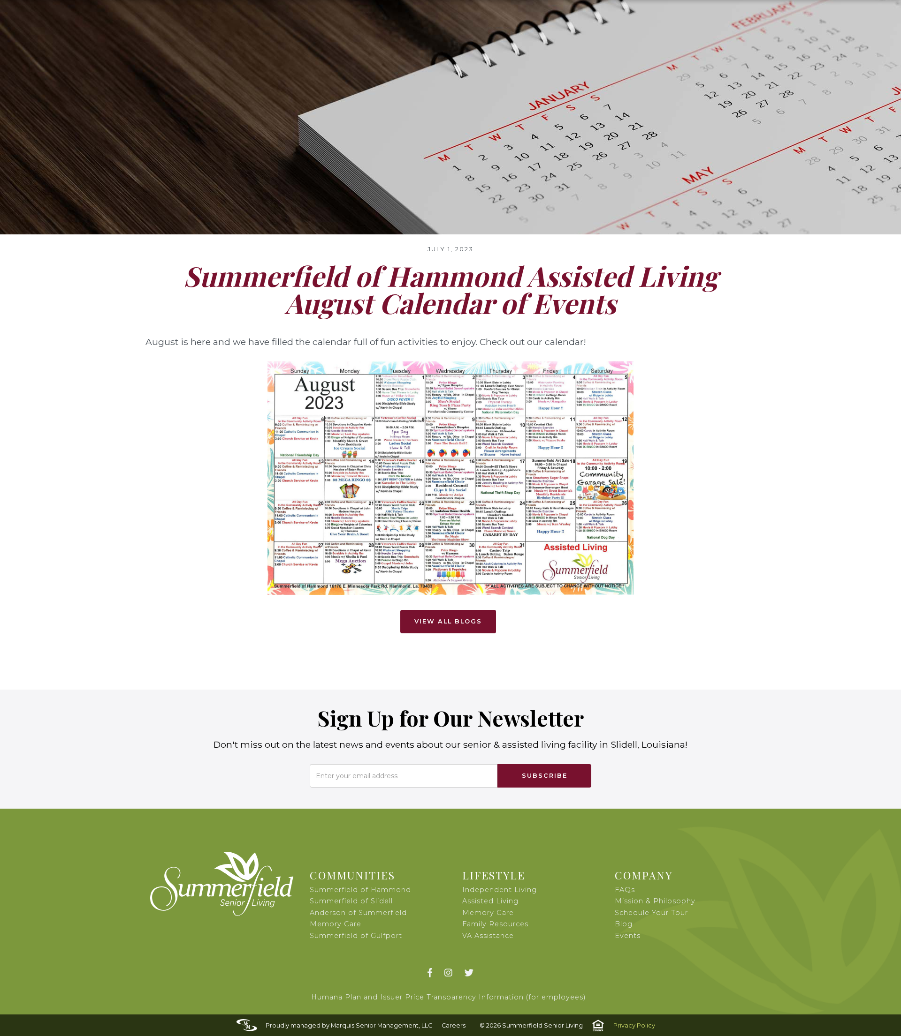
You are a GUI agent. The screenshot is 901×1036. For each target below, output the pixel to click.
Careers (454, 1025)
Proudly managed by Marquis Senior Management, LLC (349, 1025)
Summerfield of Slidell (351, 901)
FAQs (625, 890)
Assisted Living (490, 901)
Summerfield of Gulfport (356, 935)
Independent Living (499, 890)
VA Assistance (488, 935)
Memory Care (488, 912)
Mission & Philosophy (655, 901)
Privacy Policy (634, 1025)
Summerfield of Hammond (360, 890)
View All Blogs (448, 621)
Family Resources (495, 924)
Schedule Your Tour (651, 912)
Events (628, 935)
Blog (624, 924)
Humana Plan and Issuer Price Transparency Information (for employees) (448, 997)
